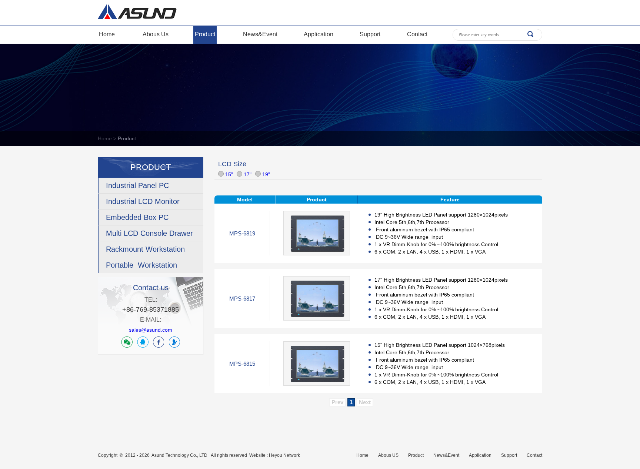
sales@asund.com (150, 330)
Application (318, 34)
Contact (417, 34)
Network (291, 455)
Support (370, 34)
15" (228, 174)
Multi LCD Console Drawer (149, 233)
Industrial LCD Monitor (143, 201)
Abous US (388, 455)
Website (257, 455)
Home (107, 34)
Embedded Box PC (137, 217)
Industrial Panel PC (137, 185)
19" (265, 174)
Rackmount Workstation (145, 249)
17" (246, 174)
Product (205, 34)
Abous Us (156, 34)
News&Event (260, 34)
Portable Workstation (141, 265)
